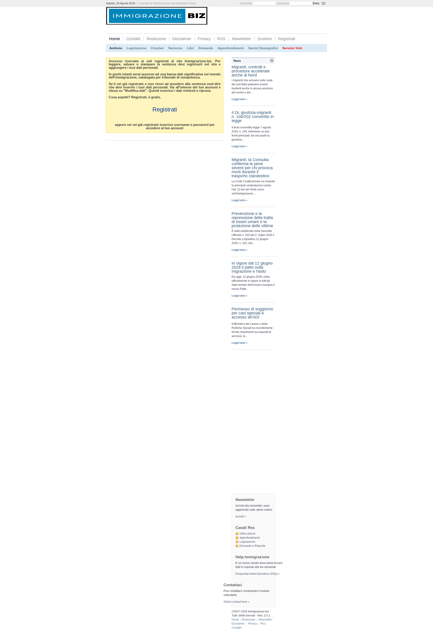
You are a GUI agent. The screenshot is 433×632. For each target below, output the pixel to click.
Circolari (157, 48)
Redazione (156, 39)
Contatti (133, 39)
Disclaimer (181, 39)
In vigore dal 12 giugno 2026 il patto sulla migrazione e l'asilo (252, 267)
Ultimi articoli (247, 533)
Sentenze (175, 48)
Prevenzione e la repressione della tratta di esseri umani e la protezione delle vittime (252, 219)
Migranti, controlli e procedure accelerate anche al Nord (251, 71)
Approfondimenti (231, 48)
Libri (190, 48)
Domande (205, 48)
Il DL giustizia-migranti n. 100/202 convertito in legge (253, 116)
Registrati (286, 39)
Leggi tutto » (239, 99)
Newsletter (241, 39)
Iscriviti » (240, 516)
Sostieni (264, 39)
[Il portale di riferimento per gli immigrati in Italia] (156, 21)
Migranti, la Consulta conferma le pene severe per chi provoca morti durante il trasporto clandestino (252, 167)
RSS (221, 39)
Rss (262, 623)
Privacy (204, 39)
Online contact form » (236, 601)
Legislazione (136, 48)
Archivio (115, 48)
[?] (323, 3)
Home (114, 39)
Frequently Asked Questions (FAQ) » (257, 573)
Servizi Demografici (263, 48)
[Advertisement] (274, 16)
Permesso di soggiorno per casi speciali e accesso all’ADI (252, 313)
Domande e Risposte (252, 545)
